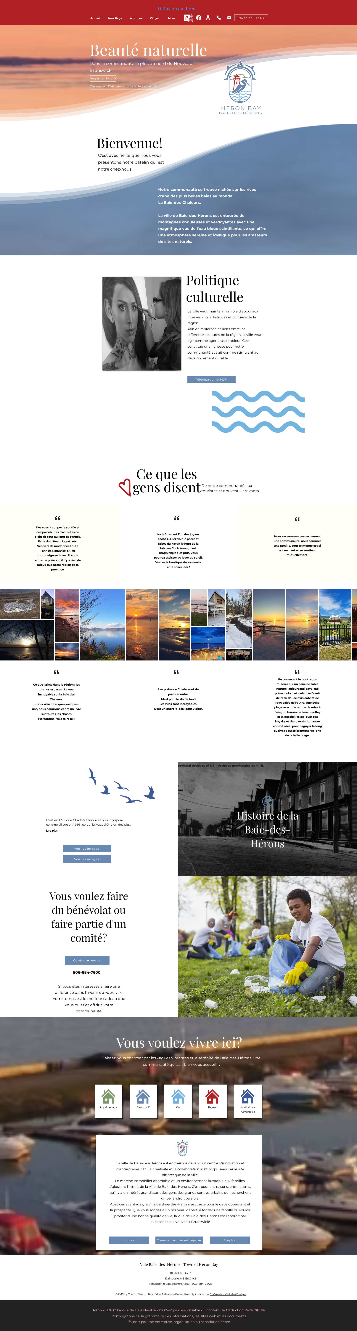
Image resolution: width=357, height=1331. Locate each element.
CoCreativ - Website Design (228, 1294)
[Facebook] (198, 17)
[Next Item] (350, 624)
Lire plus (52, 830)
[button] (138, 18)
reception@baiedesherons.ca (169, 1283)
